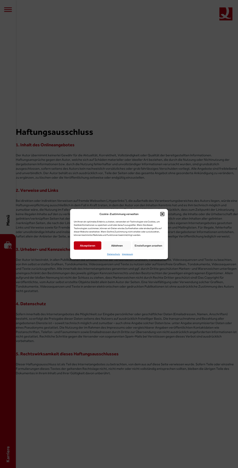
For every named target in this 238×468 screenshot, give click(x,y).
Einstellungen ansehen (148, 245)
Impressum (127, 254)
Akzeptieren (87, 245)
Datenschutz (113, 254)
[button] (162, 214)
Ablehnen (117, 245)
